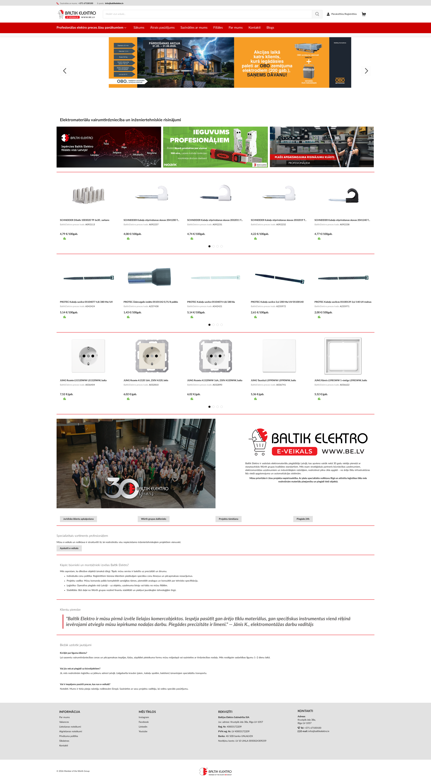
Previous (65, 71)
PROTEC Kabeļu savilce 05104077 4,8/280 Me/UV (86, 302)
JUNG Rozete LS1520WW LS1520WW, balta (83, 380)
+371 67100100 (312, 728)
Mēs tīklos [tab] (147, 712)
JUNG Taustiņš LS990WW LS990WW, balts (273, 380)
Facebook (144, 722)
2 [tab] (213, 246)
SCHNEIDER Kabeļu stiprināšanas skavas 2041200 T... (151, 220)
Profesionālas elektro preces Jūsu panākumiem (90, 27)
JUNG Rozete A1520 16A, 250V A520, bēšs (146, 380)
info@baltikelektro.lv (114, 3)
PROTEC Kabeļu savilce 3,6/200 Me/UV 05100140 (277, 302)
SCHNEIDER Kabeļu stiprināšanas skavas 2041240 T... (342, 220)
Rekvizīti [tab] (225, 712)
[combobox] (212, 14)
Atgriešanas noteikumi (70, 731)
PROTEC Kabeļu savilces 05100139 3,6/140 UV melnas (342, 302)
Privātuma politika (68, 736)
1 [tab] (209, 246)
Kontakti (63, 746)
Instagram (144, 717)
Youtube (143, 731)
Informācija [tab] (69, 712)
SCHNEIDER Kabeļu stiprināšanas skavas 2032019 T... (278, 220)
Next (366, 71)
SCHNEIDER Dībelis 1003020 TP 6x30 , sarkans (84, 220)
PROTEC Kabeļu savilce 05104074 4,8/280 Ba (211, 302)
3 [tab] (217, 246)
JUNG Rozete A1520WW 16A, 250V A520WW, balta (214, 380)
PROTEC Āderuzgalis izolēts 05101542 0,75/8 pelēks (151, 302)
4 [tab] (221, 246)
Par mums (64, 717)
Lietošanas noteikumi (70, 727)
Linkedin (143, 727)
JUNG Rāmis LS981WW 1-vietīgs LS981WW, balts (340, 380)
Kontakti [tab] (305, 711)
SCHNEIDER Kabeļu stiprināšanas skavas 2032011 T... (215, 220)
